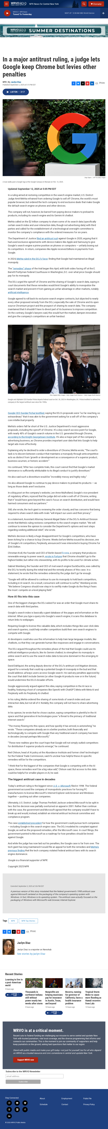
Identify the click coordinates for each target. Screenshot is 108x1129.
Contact (65, 1104)
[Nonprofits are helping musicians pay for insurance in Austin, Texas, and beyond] (54, 983)
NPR (13, 921)
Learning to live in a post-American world (14, 982)
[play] (7, 13)
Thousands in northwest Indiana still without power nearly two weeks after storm (34, 998)
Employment (67, 1099)
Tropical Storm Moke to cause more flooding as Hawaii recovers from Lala (93, 998)
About (42, 1099)
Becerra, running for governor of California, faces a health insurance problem (73, 998)
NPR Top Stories (28, 921)
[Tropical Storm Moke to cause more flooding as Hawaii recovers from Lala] (94, 983)
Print (102, 82)
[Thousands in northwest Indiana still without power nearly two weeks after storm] (34, 983)
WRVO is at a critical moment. (38, 1030)
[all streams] (104, 13)
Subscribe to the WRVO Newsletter (23, 1071)
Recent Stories (14, 974)
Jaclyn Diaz (16, 82)
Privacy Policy (89, 1104)
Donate (97, 4)
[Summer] (54, 30)
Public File (87, 1099)
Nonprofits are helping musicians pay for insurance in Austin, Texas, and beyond (54, 998)
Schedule (44, 1104)
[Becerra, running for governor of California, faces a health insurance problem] (74, 983)
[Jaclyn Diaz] (8, 947)
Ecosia (65, 552)
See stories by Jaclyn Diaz (31, 953)
